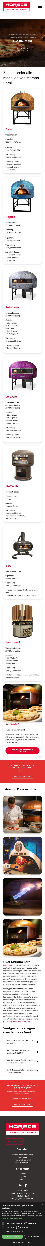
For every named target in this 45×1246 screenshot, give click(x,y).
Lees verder (38, 1215)
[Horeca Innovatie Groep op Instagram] (20, 1141)
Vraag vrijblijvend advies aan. (19, 1021)
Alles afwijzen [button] (33, 1237)
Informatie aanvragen (23, 49)
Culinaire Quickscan (22, 1163)
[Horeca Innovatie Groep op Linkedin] (14, 1141)
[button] (22, 1042)
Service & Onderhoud (23, 1160)
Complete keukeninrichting (22, 1154)
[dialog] (22, 1224)
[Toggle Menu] (40, 6)
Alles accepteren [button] (12, 1237)
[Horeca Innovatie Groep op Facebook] (8, 1141)
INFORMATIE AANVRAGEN (22, 1098)
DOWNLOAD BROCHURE (22, 776)
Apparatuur (22, 1157)
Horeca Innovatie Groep (17, 6)
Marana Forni (8, 965)
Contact (22, 1174)
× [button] (42, 1204)
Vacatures (22, 1179)
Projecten (22, 1176)
